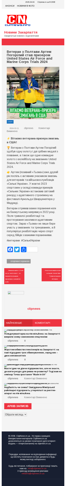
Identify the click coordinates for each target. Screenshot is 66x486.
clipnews (28, 128)
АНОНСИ (9, 6)
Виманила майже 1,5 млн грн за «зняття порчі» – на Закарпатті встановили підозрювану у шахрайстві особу (14, 276)
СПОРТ (10, 122)
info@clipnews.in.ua (37, 468)
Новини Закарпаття (20, 32)
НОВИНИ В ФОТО (26, 6)
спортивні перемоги (19, 261)
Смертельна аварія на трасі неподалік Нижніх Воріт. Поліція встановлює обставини (53, 275)
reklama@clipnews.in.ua (33, 473)
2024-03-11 (14, 128)
